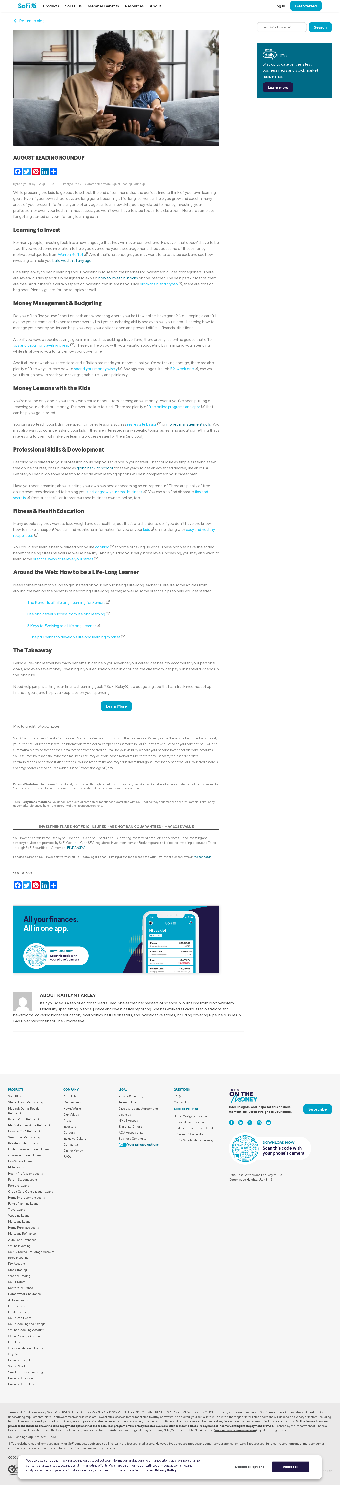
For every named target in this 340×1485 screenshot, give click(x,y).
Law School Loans (20, 1161)
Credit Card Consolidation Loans (30, 1191)
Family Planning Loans (23, 1203)
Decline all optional (250, 1467)
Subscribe (317, 1109)
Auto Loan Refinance (22, 1240)
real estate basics (142, 424)
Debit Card (16, 1342)
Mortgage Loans (19, 1221)
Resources (134, 5)
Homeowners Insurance (24, 1294)
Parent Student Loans (23, 1179)
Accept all (290, 1467)
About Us (69, 1096)
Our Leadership (74, 1102)
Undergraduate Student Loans (28, 1149)
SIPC (81, 848)
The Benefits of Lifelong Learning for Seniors (66, 602)
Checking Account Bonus (25, 1348)
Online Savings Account (24, 1336)
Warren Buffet (71, 254)
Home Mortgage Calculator (192, 1116)
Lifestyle (67, 184)
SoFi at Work (17, 1366)
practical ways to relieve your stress (63, 559)
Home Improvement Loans (26, 1197)
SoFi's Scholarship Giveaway (193, 1140)
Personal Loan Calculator (191, 1122)
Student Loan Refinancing (25, 1102)
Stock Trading (17, 1270)
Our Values (71, 1114)
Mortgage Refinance (22, 1233)
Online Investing (19, 1246)
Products (51, 5)
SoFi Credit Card (20, 1318)
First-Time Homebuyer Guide (194, 1128)
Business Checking (21, 1378)
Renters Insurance (20, 1288)
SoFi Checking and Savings (26, 1324)
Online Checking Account (26, 1330)
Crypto (13, 1354)
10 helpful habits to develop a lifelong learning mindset (74, 637)
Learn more (278, 87)
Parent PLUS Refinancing (25, 1119)
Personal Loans (18, 1185)
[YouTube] (268, 1122)
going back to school (95, 468)
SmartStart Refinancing (24, 1137)
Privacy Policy (166, 1470)
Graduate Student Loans (24, 1155)
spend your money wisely (96, 368)
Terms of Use (128, 1102)
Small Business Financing (25, 1372)
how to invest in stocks (118, 278)
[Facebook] (231, 1122)
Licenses (125, 1114)
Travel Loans (16, 1209)
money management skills (188, 424)
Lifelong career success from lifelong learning (66, 614)
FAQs (67, 1156)
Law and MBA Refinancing (25, 1131)
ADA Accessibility (131, 1132)
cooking (102, 547)
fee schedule (203, 857)
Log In (279, 5)
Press (67, 1120)
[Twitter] (249, 1122)
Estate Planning (18, 1312)
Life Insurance (17, 1306)
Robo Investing (18, 1257)
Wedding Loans (18, 1215)
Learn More (116, 706)
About (155, 5)
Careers (69, 1132)
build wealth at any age (71, 260)
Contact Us (71, 1144)
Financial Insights (20, 1360)
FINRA (72, 848)
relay (77, 184)
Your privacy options (143, 1144)
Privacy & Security (131, 1096)
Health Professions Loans (25, 1173)
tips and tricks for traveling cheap (41, 345)
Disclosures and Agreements (139, 1108)
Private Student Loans (23, 1143)
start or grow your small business (114, 491)
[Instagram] (259, 1122)
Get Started (306, 5)
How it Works (72, 1108)
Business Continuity (132, 1138)
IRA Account (16, 1263)
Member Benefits (103, 5)
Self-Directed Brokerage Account (31, 1252)
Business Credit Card (23, 1384)
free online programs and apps (175, 406)
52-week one (182, 368)
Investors (69, 1126)
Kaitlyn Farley (26, 184)
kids (147, 529)
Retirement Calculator (189, 1134)
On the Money (73, 1150)
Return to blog (32, 20)
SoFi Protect (16, 1282)
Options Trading (19, 1276)
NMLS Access (128, 1120)
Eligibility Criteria (131, 1126)
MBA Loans (16, 1167)
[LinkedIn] (240, 1122)
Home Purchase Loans (23, 1227)
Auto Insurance (18, 1300)
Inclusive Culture (75, 1138)
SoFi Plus (73, 5)
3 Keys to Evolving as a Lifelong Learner (62, 625)
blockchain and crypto (159, 284)
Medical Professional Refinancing (30, 1125)
